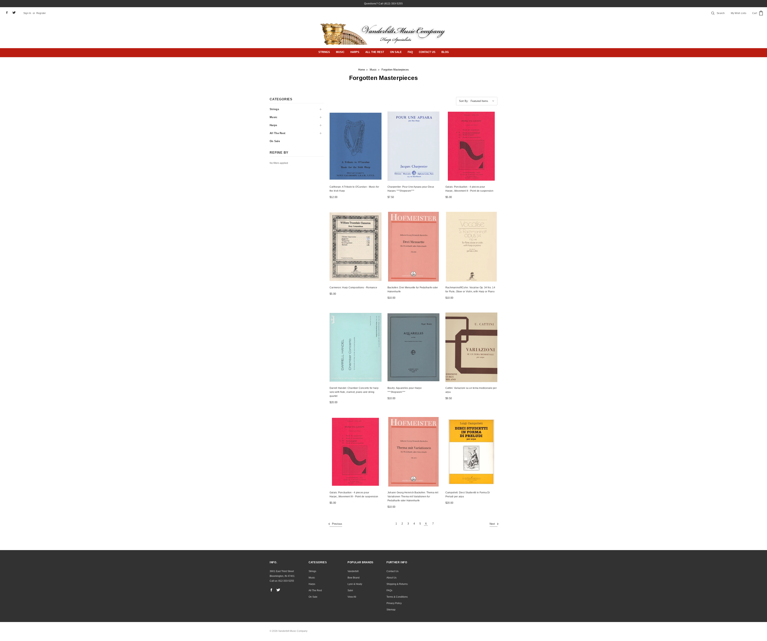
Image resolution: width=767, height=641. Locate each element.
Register (41, 13)
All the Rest (374, 52)
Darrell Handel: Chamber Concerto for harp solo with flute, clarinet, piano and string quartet (354, 392)
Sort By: (464, 101)
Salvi (350, 590)
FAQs (389, 590)
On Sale (396, 52)
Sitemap (390, 609)
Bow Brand (354, 577)
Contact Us (427, 52)
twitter (14, 12)
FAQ (410, 52)
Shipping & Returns (397, 584)
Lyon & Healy (355, 584)
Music (340, 52)
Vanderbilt (353, 571)
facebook (6, 12)
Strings (324, 52)
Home (361, 69)
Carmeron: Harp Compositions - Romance (353, 287)
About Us (391, 577)
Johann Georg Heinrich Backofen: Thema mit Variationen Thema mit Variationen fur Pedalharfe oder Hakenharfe (412, 496)
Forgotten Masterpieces (395, 69)
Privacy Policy (394, 603)
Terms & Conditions (397, 596)
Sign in (27, 13)
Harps (354, 52)
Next (493, 524)
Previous (336, 524)
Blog (445, 52)
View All (352, 596)
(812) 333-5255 (393, 3)
